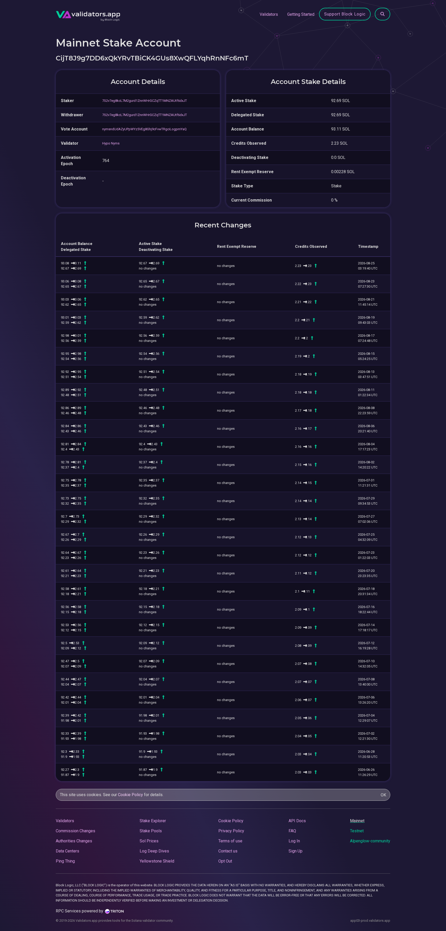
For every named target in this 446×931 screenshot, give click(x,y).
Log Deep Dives (154, 851)
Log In (294, 840)
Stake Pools (151, 830)
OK (383, 794)
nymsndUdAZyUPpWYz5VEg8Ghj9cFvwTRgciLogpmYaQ (144, 129)
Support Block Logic (344, 14)
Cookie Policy (130, 794)
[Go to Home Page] (88, 14)
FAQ (292, 830)
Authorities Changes (74, 840)
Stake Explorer (153, 820)
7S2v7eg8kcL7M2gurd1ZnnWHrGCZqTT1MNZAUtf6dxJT (144, 101)
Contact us (227, 851)
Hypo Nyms (111, 143)
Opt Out (225, 861)
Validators (269, 14)
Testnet (357, 830)
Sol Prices (149, 840)
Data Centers (67, 851)
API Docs (297, 820)
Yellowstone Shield (157, 861)
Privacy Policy (231, 830)
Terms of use (230, 840)
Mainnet (357, 820)
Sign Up (295, 851)
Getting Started (300, 14)
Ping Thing (65, 861)
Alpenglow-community (370, 840)
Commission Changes (75, 830)
